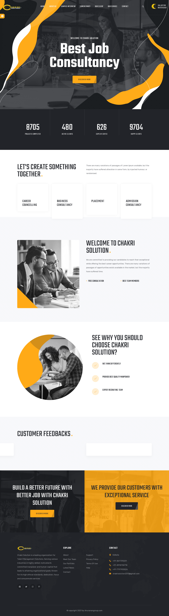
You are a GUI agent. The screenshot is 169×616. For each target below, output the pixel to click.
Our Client (99, 6)
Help (88, 568)
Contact (125, 6)
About (66, 555)
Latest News (68, 568)
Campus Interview (68, 6)
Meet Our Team (69, 559)
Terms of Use (92, 563)
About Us (52, 6)
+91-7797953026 (120, 569)
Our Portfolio (68, 563)
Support (89, 555)
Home (43, 6)
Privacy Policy (92, 559)
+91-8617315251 (120, 561)
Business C (62, 203)
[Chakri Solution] (12, 7)
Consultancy (85, 6)
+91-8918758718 (120, 565)
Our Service (112, 6)
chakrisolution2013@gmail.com (126, 574)
